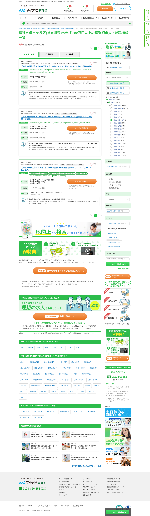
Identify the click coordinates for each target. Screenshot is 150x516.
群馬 (77, 348)
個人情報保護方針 (78, 506)
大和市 (81, 391)
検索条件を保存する (123, 268)
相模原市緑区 (35, 385)
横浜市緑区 (117, 141)
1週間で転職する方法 (113, 489)
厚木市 (72, 391)
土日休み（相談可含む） (114, 242)
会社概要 (21, 506)
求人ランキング (107, 18)
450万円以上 (64, 412)
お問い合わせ (63, 492)
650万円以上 (38, 417)
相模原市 (23, 385)
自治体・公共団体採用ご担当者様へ (69, 484)
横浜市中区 (75, 362)
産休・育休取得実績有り (114, 246)
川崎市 (75, 374)
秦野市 (63, 391)
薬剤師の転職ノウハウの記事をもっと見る (86, 466)
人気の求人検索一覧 (89, 489)
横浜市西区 (63, 362)
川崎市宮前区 (79, 380)
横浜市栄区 (24, 374)
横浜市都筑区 (63, 374)
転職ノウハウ (73, 18)
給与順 (71, 54)
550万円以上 (91, 412)
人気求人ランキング (89, 487)
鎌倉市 (96, 385)
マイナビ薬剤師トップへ (66, 479)
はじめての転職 (111, 484)
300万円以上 (24, 412)
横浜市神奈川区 (49, 362)
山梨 (70, 348)
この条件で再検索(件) (118, 512)
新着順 (50, 54)
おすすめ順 (30, 54)
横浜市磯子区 (25, 368)
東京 (21, 348)
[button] (96, 63)
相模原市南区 (65, 385)
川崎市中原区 (37, 380)
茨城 (54, 348)
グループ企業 (65, 506)
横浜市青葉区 (49, 374)
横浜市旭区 (93, 368)
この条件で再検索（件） (118, 264)
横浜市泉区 (36, 374)
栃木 (62, 348)
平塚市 (87, 385)
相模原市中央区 (50, 385)
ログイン (122, 8)
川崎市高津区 (51, 380)
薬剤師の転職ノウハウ (113, 479)
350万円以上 (38, 412)
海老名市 (91, 391)
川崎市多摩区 (65, 380)
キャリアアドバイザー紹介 (91, 484)
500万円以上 (77, 412)
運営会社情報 (87, 495)
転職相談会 (56, 18)
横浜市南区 (87, 362)
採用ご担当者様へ (106, 4)
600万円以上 (24, 417)
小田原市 (33, 391)
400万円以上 (51, 412)
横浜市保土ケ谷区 (119, 120)
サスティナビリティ (44, 506)
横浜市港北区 (52, 368)
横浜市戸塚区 (66, 368)
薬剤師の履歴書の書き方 (114, 481)
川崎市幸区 (24, 380)
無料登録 (105, 8)
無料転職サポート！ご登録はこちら (59, 271)
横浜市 (22, 362)
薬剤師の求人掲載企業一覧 (91, 492)
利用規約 (61, 489)
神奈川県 (112, 99)
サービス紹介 (38, 18)
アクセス (31, 506)
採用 (55, 506)
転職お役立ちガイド (90, 18)
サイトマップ (63, 495)
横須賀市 (77, 385)
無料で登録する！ (61, 316)
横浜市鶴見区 (34, 362)
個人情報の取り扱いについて (67, 487)
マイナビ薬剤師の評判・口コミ (116, 492)
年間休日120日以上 (113, 237)
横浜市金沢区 (38, 368)
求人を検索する (124, 18)
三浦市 (53, 391)
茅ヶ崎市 (44, 391)
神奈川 (30, 348)
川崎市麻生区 (92, 380)
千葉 (39, 348)
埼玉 (46, 348)
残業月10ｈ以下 (112, 233)
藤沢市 (22, 391)
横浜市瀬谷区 (118, 143)
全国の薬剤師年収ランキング (115, 487)
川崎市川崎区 (86, 374)
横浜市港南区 (80, 368)
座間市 (22, 397)
